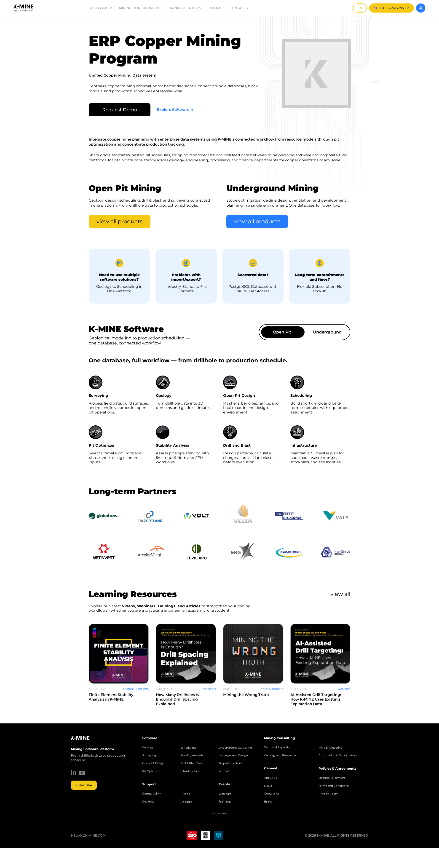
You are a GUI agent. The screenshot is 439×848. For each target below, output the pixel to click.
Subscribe (83, 785)
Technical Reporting (278, 747)
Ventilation (226, 771)
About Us (270, 777)
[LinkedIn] (73, 772)
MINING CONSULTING (137, 8)
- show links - (220, 813)
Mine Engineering (331, 747)
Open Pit (282, 332)
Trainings (225, 801)
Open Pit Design (153, 763)
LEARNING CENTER (182, 8)
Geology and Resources (280, 755)
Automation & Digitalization (338, 755)
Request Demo (119, 109)
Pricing (185, 793)
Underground (327, 332)
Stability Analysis (191, 755)
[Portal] (420, 8)
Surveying (149, 755)
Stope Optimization (232, 763)
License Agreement (332, 777)
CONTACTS (238, 8)
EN (360, 8)
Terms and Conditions (334, 785)
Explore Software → (175, 109)
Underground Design (233, 755)
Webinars (225, 793)
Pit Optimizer (151, 771)
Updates (186, 801)
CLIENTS (215, 8)
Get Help (148, 801)
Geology (148, 747)
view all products (119, 221)
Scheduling (188, 747)
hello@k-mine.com (88, 835)
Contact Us (272, 793)
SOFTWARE (98, 8)
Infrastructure (190, 771)
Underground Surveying (235, 747)
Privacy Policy (328, 793)
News (268, 785)
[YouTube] (82, 773)
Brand (268, 801)
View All (340, 594)
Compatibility (151, 793)
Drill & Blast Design (193, 763)
